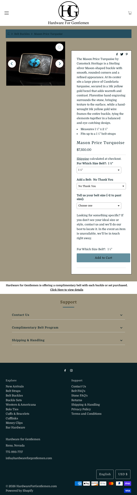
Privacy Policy (81, 409)
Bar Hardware (15, 427)
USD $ (123, 474)
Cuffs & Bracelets (17, 413)
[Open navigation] (6, 13)
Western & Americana (21, 404)
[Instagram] (71, 370)
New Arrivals (15, 386)
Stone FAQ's (79, 395)
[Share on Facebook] (117, 54)
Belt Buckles (22, 33)
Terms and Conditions (86, 413)
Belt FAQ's (78, 391)
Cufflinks (12, 418)
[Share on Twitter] (122, 54)
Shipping (83, 158)
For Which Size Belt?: (91, 249)
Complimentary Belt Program (35, 327)
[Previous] (12, 64)
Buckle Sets (14, 400)
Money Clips (14, 423)
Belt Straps (13, 391)
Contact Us (20, 315)
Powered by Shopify (19, 490)
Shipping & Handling (28, 340)
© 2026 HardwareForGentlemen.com (31, 486)
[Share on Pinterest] (127, 54)
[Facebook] (65, 370)
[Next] (59, 64)
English (105, 474)
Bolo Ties (12, 409)
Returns (76, 400)
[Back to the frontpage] (9, 34)
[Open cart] (130, 13)
